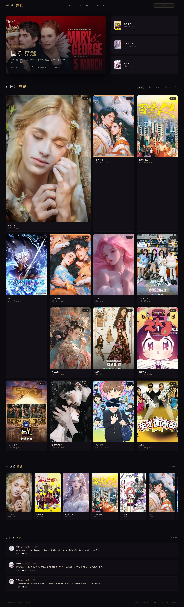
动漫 (97, 5)
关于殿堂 (135, 603)
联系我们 (175, 603)
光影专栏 (155, 603)
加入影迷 (165, 603)
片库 (79, 5)
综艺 (105, 5)
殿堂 (71, 5)
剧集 (88, 5)
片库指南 (145, 603)
